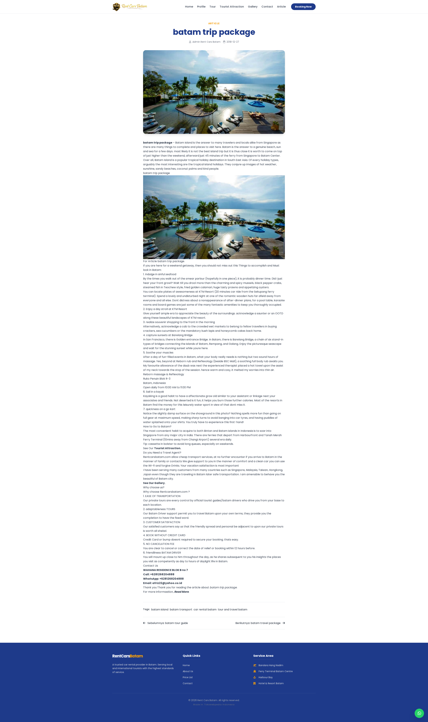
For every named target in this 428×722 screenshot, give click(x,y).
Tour (212, 7)
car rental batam (205, 609)
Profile (201, 7)
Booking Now (303, 6)
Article (281, 7)
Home (189, 7)
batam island (159, 609)
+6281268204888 (162, 574)
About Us (188, 671)
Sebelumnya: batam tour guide (167, 623)
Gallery (252, 7)
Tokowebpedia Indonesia (219, 704)
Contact (267, 7)
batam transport (181, 609)
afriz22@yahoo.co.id (167, 583)
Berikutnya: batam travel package (258, 623)
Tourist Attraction (232, 7)
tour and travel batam (232, 609)
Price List (188, 677)
